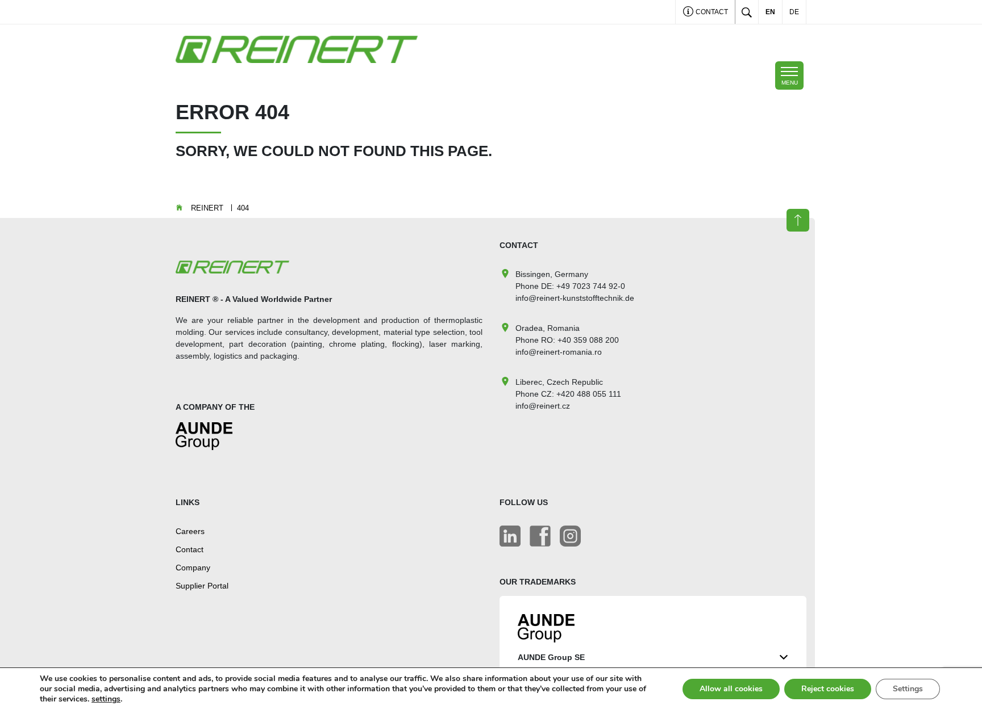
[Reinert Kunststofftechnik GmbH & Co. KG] (570, 536)
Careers (190, 531)
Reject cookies (827, 688)
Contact (711, 12)
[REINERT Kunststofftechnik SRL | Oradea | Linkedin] (510, 536)
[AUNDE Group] (204, 441)
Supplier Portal (202, 585)
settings (105, 699)
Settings (908, 688)
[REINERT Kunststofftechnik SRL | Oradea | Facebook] (540, 536)
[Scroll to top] (798, 220)
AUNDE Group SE (551, 657)
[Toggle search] (746, 12)
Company (193, 567)
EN (770, 12)
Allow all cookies (731, 688)
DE (794, 12)
